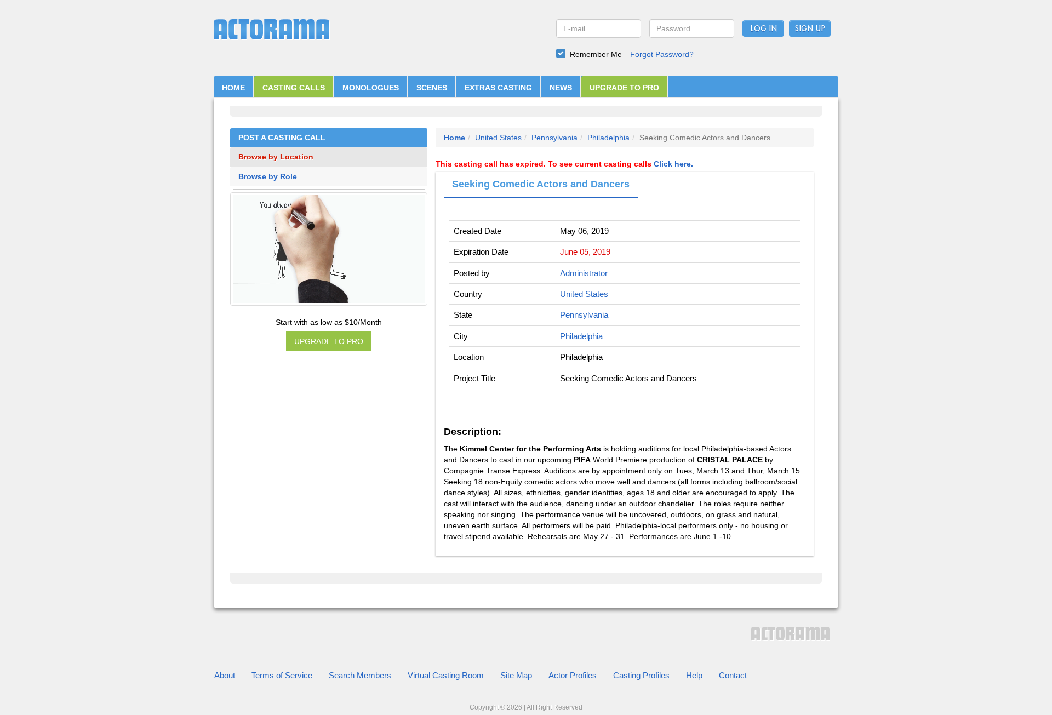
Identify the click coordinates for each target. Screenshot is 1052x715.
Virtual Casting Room (446, 675)
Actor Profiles (572, 675)
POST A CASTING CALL (281, 138)
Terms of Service (281, 675)
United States (498, 137)
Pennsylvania (554, 137)
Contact (733, 675)
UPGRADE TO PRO (624, 87)
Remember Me (596, 54)
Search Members (360, 675)
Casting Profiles (641, 675)
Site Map (516, 675)
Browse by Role (267, 177)
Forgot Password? (662, 54)
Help (694, 675)
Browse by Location (275, 157)
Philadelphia (608, 137)
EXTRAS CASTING (498, 87)
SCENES (431, 87)
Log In (763, 29)
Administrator (584, 273)
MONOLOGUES (370, 87)
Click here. (673, 163)
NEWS (561, 87)
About (224, 675)
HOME (233, 87)
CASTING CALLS (293, 87)
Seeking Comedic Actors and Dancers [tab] (541, 184)
